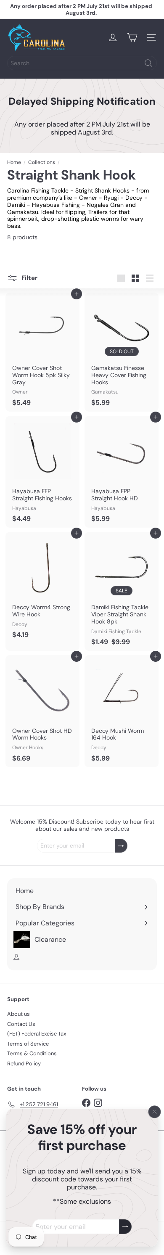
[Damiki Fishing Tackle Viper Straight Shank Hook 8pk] (121, 591)
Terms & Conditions (32, 1053)
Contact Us (21, 1024)
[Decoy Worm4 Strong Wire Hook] (42, 588)
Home (14, 162)
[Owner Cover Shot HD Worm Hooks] (42, 711)
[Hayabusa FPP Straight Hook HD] (121, 472)
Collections (41, 162)
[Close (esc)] (154, 1112)
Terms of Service (28, 1043)
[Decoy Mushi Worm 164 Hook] (121, 711)
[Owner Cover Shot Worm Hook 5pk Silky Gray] (42, 352)
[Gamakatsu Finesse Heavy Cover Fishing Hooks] (121, 352)
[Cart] (132, 37)
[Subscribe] (125, 1226)
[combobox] (82, 63)
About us (18, 1013)
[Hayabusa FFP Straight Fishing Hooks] (42, 472)
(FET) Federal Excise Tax (36, 1033)
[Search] (148, 63)
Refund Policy (24, 1063)
